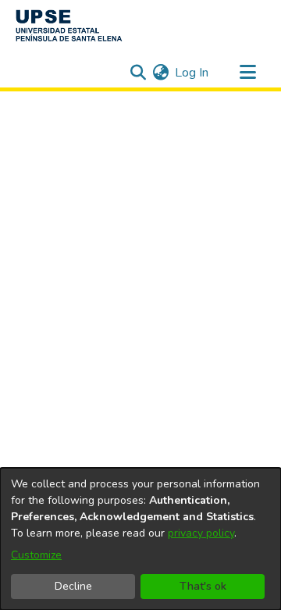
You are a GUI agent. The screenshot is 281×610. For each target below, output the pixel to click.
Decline (73, 586)
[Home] (69, 25)
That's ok (203, 586)
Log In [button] (192, 72)
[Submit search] (138, 72)
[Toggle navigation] (247, 72)
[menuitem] (160, 72)
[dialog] (140, 539)
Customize (36, 555)
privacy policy (201, 533)
